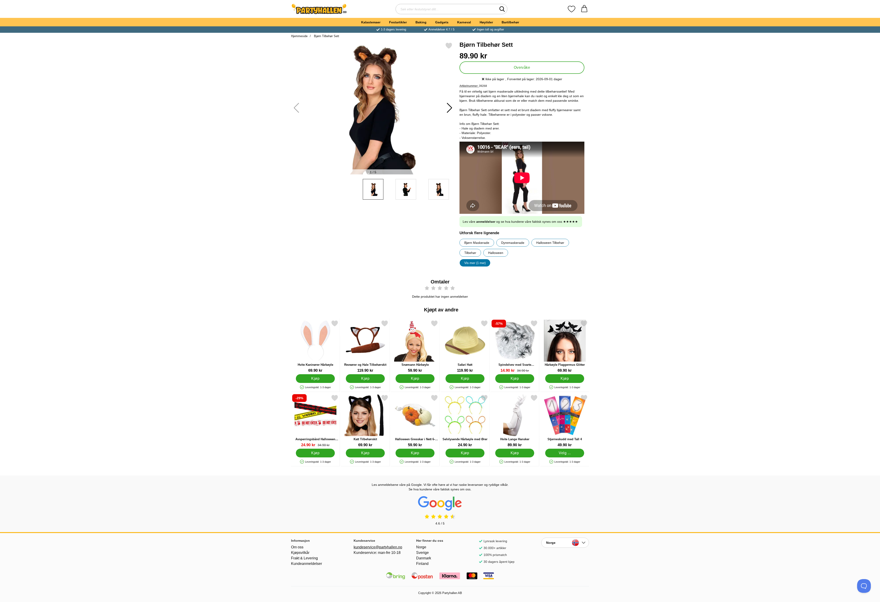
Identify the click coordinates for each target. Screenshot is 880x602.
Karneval (464, 22)
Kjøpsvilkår (300, 553)
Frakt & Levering (304, 558)
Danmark (423, 558)
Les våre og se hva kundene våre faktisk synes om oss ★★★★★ (520, 221)
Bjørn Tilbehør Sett (326, 36)
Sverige (422, 553)
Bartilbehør (510, 22)
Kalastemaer (370, 22)
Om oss (297, 547)
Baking (420, 22)
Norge (421, 547)
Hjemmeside (299, 36)
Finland (422, 564)
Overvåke (522, 67)
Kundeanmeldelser (306, 564)
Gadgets (441, 22)
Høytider (486, 22)
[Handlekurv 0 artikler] (584, 9)
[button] (449, 108)
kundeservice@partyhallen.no (377, 547)
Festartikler (398, 22)
